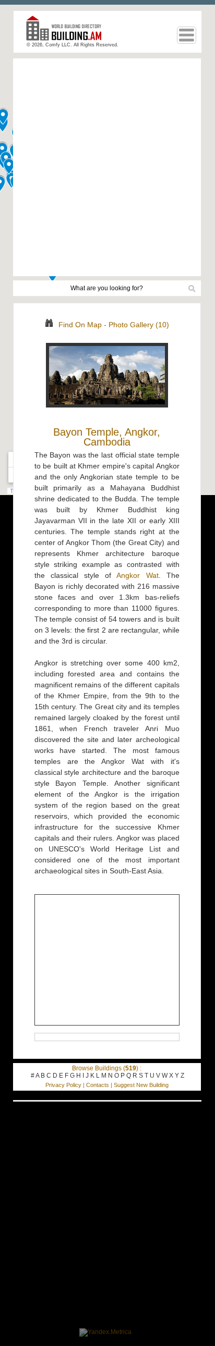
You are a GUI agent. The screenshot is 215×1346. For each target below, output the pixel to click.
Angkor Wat (137, 575)
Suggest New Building (141, 1085)
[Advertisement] (107, 167)
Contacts (97, 1085)
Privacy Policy (63, 1085)
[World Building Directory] (68, 32)
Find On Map (80, 324)
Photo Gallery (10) (139, 324)
